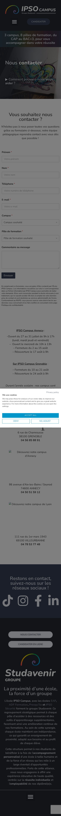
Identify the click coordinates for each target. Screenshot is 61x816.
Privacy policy (52, 392)
